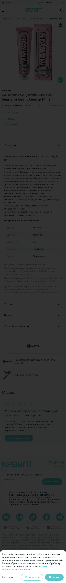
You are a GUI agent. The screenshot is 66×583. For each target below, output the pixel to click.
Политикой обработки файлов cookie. (26, 568)
